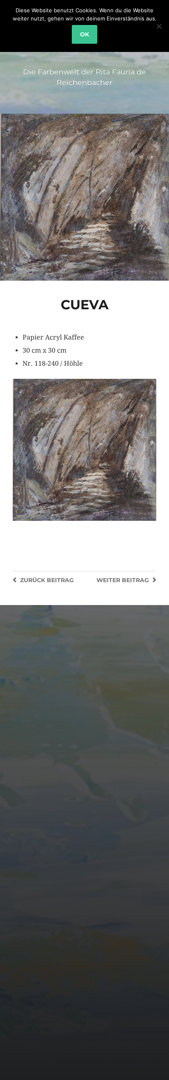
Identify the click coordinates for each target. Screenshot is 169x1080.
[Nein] (159, 26)
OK (84, 34)
